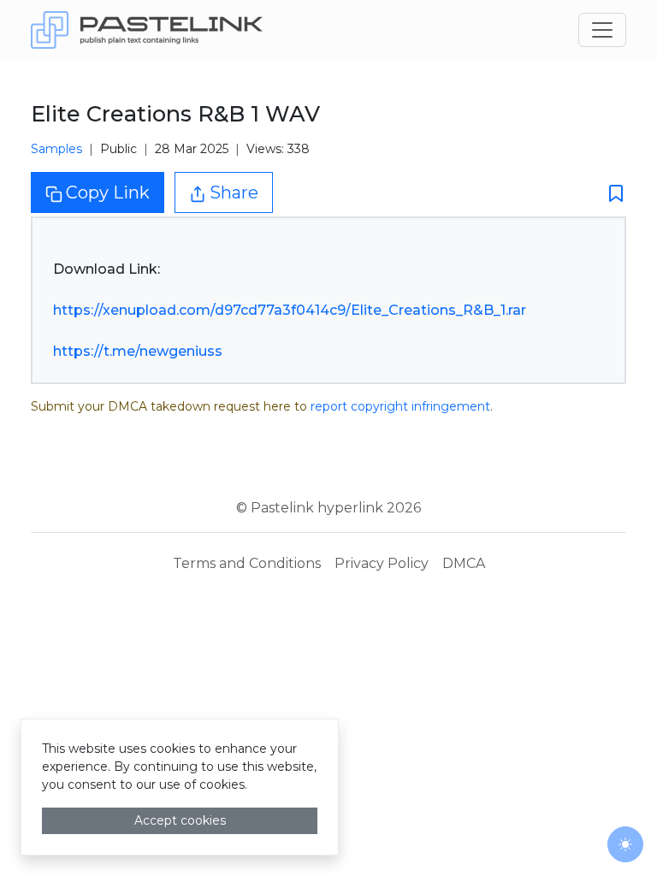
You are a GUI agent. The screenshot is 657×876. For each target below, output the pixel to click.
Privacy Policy (381, 563)
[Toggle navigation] (602, 30)
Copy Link (108, 192)
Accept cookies (180, 820)
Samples (56, 149)
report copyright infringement (400, 406)
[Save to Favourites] (610, 193)
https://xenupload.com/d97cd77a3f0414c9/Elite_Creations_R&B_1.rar (289, 310)
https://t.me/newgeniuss (137, 351)
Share (234, 192)
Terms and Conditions (247, 563)
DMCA (463, 563)
